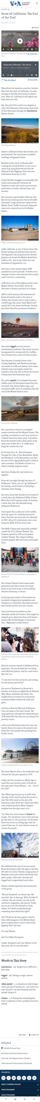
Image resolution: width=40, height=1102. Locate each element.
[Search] (34, 1099)
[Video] (15, 1099)
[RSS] (24, 1078)
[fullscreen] (36, 49)
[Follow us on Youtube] (14, 1078)
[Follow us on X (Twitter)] (8, 1078)
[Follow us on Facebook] (3, 1078)
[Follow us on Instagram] (19, 1078)
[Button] (35, 27)
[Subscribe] (34, 1078)
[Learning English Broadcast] (24, 1099)
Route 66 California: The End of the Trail (21, 34)
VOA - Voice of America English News (20, 68)
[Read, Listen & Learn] (6, 1099)
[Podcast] (29, 1078)
